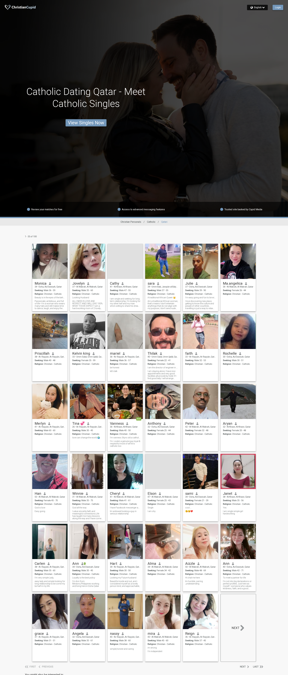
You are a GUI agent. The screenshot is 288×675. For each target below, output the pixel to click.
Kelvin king (81, 353)
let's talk (113, 371)
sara (151, 283)
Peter (189, 423)
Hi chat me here (192, 577)
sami (189, 493)
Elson (152, 493)
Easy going (40, 511)
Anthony (154, 423)
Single (150, 507)
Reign (190, 634)
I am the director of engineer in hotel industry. (163, 367)
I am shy (152, 511)
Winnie (77, 493)
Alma (152, 563)
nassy (114, 634)
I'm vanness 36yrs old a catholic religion (125, 437)
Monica (40, 283)
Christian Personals (131, 221)
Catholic (151, 221)
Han (38, 493)
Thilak (153, 353)
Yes (224, 507)
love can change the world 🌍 (86, 437)
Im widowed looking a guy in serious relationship (123, 512)
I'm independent (155, 651)
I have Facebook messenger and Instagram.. (125, 507)
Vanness (117, 423)
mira (151, 634)
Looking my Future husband (123, 577)
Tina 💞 (78, 423)
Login (278, 7)
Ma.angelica (233, 283)
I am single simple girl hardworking (233, 512)
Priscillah (42, 353)
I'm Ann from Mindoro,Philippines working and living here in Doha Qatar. (85, 583)
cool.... (188, 507)
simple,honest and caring (122, 649)
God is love (40, 507)
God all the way (79, 507)
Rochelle (230, 353)
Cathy (114, 283)
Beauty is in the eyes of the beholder (50, 297)
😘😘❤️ (189, 511)
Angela (78, 634)
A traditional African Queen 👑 (162, 297)
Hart (113, 563)
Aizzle (190, 563)
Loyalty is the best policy (83, 577)
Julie (189, 283)
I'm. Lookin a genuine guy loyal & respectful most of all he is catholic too (125, 443)
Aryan (227, 423)
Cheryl (115, 493)
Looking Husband (80, 297)
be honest (114, 367)
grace (39, 634)
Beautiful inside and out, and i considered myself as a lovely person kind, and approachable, (125, 583)
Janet (227, 493)
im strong (152, 648)
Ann (75, 563)
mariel (115, 353)
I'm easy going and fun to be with (200, 297)
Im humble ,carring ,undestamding (194, 582)
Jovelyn (78, 283)
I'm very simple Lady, (44, 577)
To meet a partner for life (234, 577)
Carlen (40, 563)
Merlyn (40, 423)
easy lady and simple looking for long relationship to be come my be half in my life (50, 583)
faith (189, 353)
